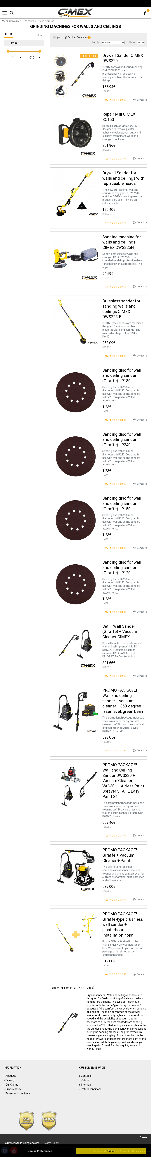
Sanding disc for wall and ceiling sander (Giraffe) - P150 (121, 503)
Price (14, 43)
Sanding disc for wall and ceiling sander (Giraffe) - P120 (121, 567)
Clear (40, 35)
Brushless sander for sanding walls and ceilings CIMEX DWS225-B (121, 309)
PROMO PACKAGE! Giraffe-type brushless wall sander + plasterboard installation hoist (122, 924)
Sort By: (96, 42)
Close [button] (143, 1137)
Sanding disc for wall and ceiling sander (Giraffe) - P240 (121, 439)
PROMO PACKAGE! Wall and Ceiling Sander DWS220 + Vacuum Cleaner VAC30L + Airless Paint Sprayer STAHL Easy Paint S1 (123, 780)
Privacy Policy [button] (50, 1142)
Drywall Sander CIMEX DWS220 (122, 58)
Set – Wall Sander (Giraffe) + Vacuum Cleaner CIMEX (119, 631)
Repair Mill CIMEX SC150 (118, 117)
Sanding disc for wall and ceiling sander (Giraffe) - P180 (121, 375)
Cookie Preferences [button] (40, 1151)
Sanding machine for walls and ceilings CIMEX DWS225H (121, 242)
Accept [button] (111, 1151)
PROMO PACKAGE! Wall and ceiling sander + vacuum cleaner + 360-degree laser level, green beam (123, 701)
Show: (132, 42)
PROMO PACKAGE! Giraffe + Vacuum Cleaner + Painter (119, 855)
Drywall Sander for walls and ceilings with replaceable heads (123, 178)
